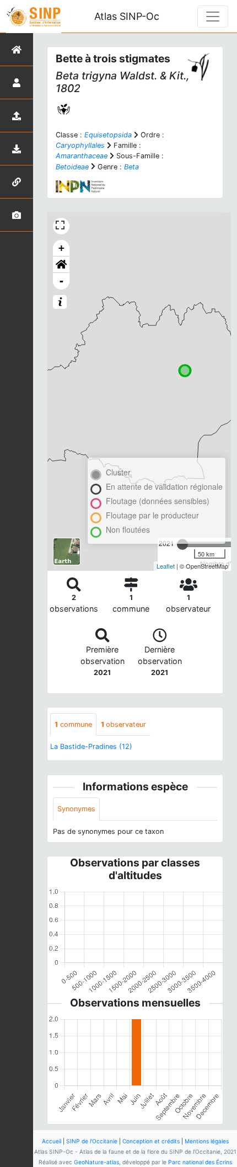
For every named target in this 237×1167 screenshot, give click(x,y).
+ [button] (61, 248)
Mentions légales (207, 1141)
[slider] (182, 544)
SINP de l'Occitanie (91, 1141)
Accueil (51, 1141)
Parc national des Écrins (200, 1162)
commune (73, 724)
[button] (61, 264)
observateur (123, 724)
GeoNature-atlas (96, 1162)
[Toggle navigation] (212, 17)
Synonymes (76, 809)
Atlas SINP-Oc (126, 16)
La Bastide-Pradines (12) (91, 746)
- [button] (61, 281)
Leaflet (166, 565)
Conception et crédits (151, 1141)
